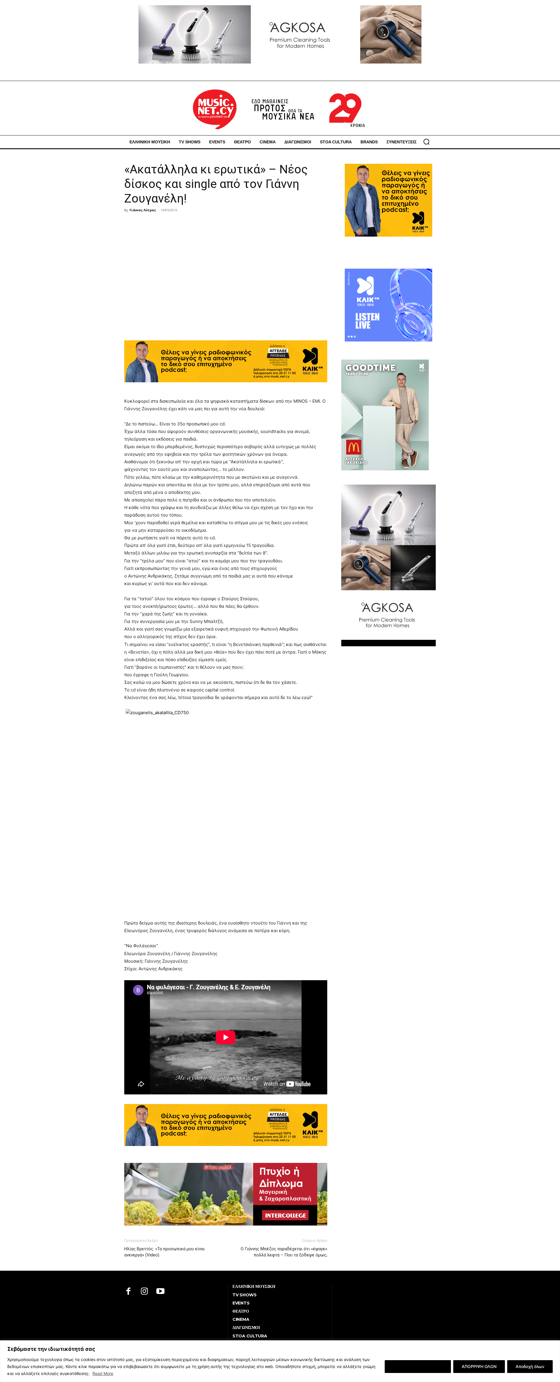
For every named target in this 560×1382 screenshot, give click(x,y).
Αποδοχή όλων (530, 1366)
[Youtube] (160, 1291)
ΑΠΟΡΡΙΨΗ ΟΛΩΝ (479, 1366)
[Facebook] (128, 1291)
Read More (102, 1373)
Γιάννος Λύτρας (143, 210)
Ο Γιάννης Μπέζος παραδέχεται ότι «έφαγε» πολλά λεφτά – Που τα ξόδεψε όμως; (284, 1252)
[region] (280, 1361)
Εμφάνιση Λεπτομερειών (417, 1366)
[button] (426, 142)
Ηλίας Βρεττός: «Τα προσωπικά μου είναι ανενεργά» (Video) (164, 1252)
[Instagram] (144, 1291)
